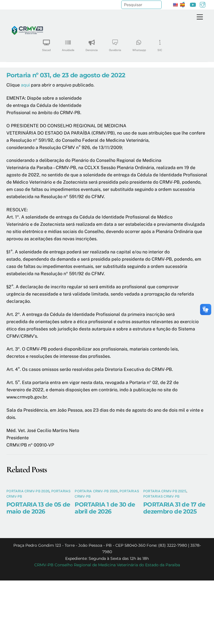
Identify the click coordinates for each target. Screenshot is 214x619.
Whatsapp (139, 50)
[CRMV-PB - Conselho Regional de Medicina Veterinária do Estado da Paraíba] (27, 49)
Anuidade (68, 50)
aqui (25, 85)
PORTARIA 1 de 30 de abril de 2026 (105, 508)
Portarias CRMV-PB (161, 496)
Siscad (46, 50)
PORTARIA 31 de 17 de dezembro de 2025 (174, 508)
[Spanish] (182, 5)
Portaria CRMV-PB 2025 (164, 491)
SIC (159, 50)
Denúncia (92, 50)
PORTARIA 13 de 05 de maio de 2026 (38, 508)
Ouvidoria (115, 50)
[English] (175, 5)
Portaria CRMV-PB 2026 (27, 491)
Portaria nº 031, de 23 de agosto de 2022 (65, 75)
